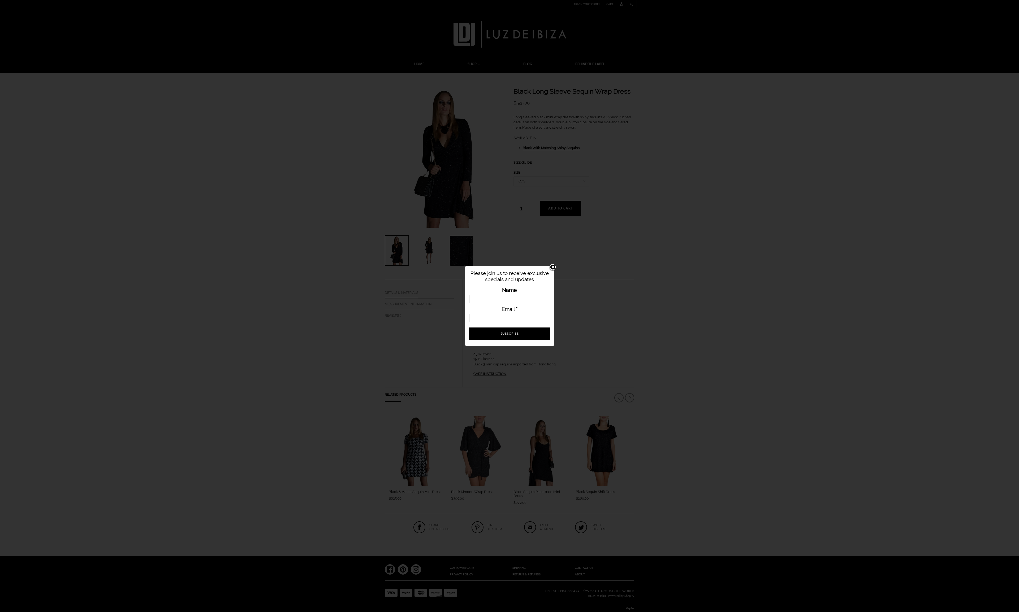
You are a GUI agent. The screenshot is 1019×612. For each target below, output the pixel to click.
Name (509, 290)
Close (553, 268)
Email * (509, 309)
